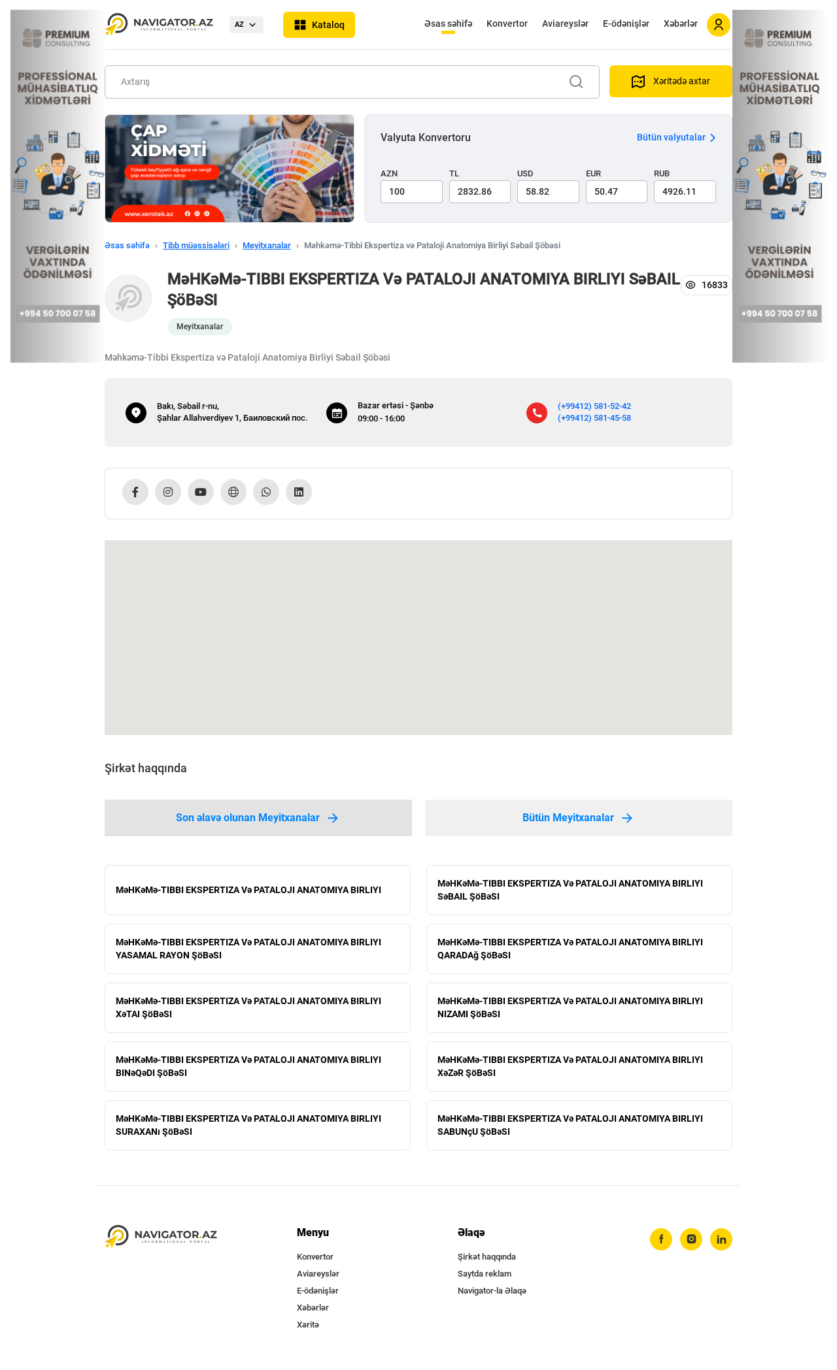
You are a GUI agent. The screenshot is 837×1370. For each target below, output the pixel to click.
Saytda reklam (484, 1274)
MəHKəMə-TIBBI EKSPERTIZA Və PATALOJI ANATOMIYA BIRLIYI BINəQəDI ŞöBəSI (248, 1066)
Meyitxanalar (267, 245)
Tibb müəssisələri (196, 245)
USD (525, 173)
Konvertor (507, 23)
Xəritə (308, 1324)
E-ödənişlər (626, 23)
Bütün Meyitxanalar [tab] (568, 817)
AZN (389, 173)
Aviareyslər (565, 23)
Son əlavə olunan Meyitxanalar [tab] (248, 817)
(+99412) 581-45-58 (594, 418)
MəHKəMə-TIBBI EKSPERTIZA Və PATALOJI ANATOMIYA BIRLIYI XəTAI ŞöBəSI (248, 1007)
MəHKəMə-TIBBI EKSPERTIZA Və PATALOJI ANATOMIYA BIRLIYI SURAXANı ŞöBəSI (248, 1125)
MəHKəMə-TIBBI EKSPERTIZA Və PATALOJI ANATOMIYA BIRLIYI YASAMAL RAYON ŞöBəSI (248, 948)
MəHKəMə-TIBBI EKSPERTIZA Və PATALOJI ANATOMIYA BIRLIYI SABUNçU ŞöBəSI (570, 1125)
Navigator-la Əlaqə (492, 1291)
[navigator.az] (161, 1237)
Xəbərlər (681, 23)
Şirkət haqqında (487, 1257)
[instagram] (691, 1239)
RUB (662, 173)
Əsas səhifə (448, 23)
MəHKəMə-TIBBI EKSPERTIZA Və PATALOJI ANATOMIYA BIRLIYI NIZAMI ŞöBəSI (570, 1007)
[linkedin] (721, 1239)
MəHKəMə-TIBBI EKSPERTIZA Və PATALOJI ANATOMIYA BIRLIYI (248, 890)
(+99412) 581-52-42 (594, 406)
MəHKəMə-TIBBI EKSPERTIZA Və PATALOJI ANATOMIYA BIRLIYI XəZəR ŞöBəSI (570, 1066)
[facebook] (661, 1239)
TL (454, 173)
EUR (593, 173)
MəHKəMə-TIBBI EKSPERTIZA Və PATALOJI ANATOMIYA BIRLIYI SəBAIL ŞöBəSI (570, 890)
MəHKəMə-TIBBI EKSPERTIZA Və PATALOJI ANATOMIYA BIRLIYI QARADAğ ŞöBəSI (570, 948)
